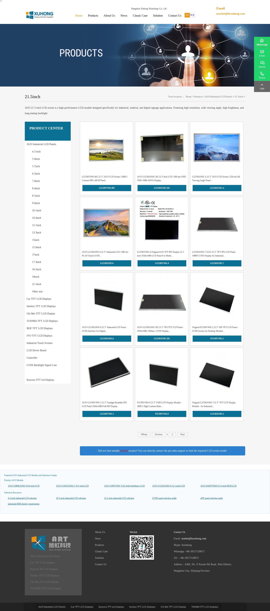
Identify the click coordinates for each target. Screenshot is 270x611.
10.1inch (36, 210)
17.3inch (36, 262)
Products (93, 15)
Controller (32, 357)
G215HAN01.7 (217, 263)
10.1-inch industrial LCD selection (71, 498)
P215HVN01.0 (162, 414)
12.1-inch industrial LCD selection (119, 498)
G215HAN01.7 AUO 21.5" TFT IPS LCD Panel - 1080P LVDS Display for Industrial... (214, 254)
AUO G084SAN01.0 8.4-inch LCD (23, 486)
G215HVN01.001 (107, 188)
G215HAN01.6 (107, 338)
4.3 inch (36, 151)
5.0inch (36, 159)
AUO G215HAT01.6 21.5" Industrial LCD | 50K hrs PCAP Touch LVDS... (105, 254)
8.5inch (36, 195)
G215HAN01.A (217, 188)
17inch (35, 254)
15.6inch (36, 247)
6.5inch (36, 173)
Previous (159, 434)
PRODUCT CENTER (46, 128)
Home (78, 15)
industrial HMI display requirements (23, 504)
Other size (37, 291)
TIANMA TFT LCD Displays (42, 321)
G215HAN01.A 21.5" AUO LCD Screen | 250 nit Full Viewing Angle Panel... (216, 178)
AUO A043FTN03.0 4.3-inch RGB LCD (218, 486)
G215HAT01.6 (107, 263)
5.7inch (36, 166)
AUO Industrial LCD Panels (218, 96)
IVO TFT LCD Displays (39, 335)
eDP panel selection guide (211, 498)
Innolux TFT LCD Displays (41, 306)
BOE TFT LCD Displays (40, 328)
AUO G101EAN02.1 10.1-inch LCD (72, 486)
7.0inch (36, 181)
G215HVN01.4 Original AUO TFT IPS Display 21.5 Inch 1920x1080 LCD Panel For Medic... (160, 254)
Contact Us (174, 15)
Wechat (133, 532)
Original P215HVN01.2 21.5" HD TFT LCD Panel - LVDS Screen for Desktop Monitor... (215, 329)
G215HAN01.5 (217, 414)
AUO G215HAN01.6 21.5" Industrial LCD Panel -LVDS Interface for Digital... (104, 329)
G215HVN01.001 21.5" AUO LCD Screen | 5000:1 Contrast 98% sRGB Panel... (104, 178)
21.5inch (239, 96)
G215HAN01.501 (162, 188)
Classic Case (140, 15)
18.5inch (36, 269)
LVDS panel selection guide (164, 498)
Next (182, 434)
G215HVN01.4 (162, 263)
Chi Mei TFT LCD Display (41, 313)
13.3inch (36, 232)
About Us (109, 15)
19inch (35, 276)
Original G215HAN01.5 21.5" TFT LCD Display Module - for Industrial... (214, 404)
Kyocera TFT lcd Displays (40, 379)
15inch (35, 240)
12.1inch (36, 225)
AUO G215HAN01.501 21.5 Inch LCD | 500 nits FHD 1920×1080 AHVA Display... (161, 178)
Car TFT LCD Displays (39, 298)
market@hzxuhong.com (230, 13)
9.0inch (36, 203)
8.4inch (36, 188)
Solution (158, 15)
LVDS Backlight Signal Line (42, 365)
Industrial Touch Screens (39, 343)
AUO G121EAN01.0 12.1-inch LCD (168, 486)
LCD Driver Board (36, 350)
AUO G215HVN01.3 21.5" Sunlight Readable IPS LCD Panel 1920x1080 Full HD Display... (104, 404)
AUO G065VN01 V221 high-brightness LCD (124, 486)
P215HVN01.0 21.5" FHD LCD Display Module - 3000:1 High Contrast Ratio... (159, 404)
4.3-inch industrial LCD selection (22, 498)
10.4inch (36, 217)
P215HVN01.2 (217, 338)
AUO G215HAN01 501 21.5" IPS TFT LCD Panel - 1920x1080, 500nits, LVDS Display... (160, 329)
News (123, 15)
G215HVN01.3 (107, 414)
